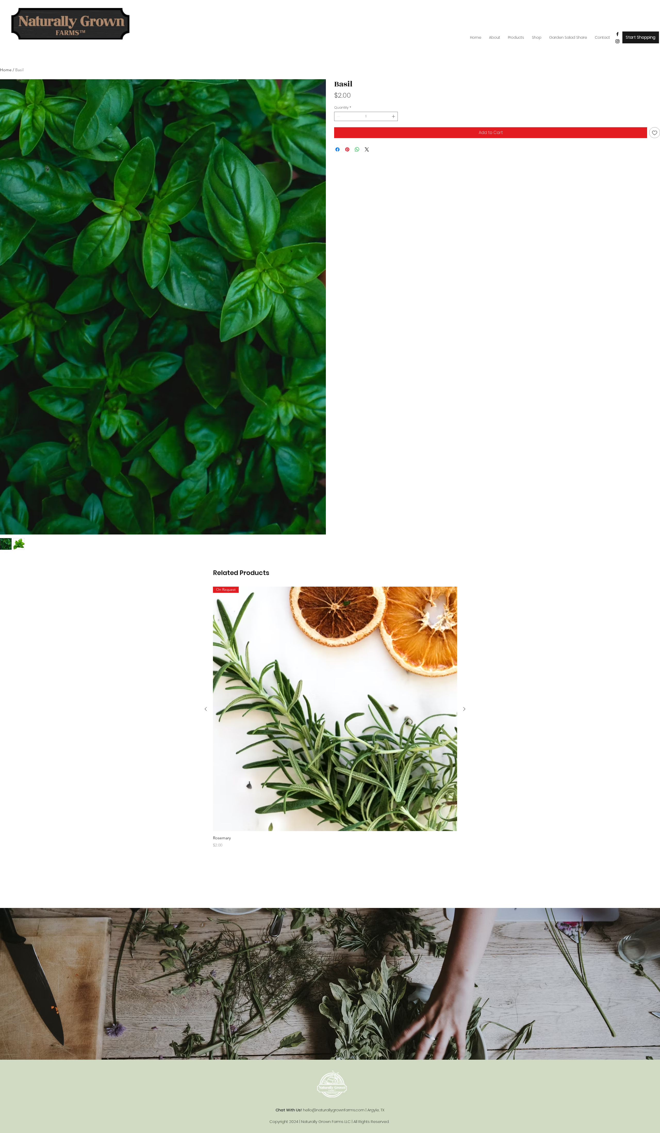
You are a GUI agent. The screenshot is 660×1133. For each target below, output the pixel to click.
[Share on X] (367, 149)
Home (6, 69)
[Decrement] (338, 116)
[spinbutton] (366, 116)
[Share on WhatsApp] (357, 149)
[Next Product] (464, 709)
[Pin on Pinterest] (347, 149)
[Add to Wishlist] (654, 132)
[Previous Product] (206, 709)
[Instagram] (617, 41)
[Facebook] (617, 34)
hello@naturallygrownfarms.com (334, 1110)
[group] (335, 717)
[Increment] (394, 116)
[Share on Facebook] (337, 149)
